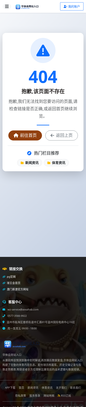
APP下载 (10, 387)
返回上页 (64, 135)
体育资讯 (58, 162)
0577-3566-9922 (17, 316)
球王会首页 (13, 283)
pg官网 (11, 276)
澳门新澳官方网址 (17, 289)
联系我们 (75, 387)
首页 (21, 387)
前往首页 (28, 135)
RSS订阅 (66, 395)
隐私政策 (20, 395)
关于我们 (61, 387)
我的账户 (74, 6)
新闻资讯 (31, 162)
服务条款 (34, 395)
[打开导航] (7, 6)
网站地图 (49, 395)
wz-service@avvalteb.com (23, 309)
